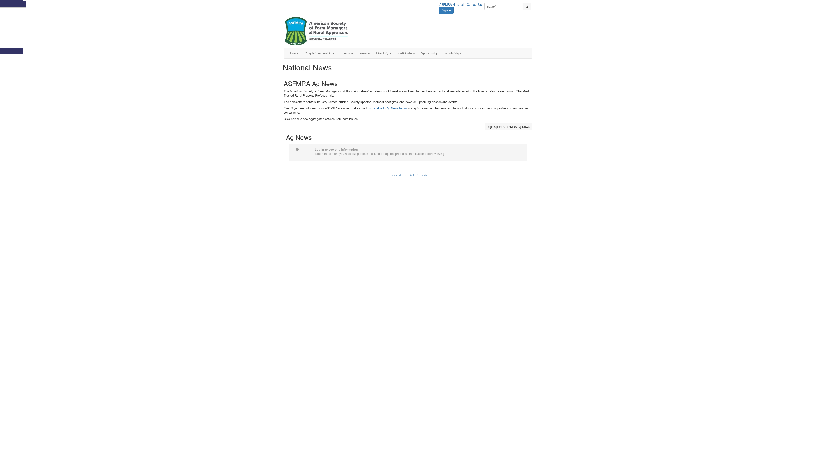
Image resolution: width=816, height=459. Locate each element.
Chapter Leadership (318, 53)
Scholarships (453, 53)
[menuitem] (452, 4)
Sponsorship (429, 53)
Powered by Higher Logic (408, 175)
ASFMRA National (451, 4)
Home (294, 53)
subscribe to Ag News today (388, 108)
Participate (405, 53)
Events (346, 53)
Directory (382, 53)
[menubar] (461, 4)
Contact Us (474, 4)
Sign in (446, 10)
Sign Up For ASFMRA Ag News (508, 127)
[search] (527, 6)
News (363, 53)
